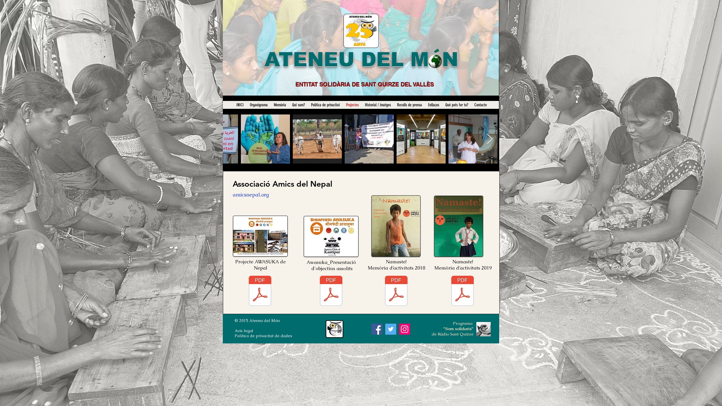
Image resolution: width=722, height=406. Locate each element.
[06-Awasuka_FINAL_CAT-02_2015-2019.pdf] (260, 291)
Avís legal (244, 330)
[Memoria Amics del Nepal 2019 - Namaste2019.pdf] (462, 291)
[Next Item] (490, 139)
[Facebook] (376, 329)
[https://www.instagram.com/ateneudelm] (404, 329)
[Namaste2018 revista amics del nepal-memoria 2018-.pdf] (396, 291)
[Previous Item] (232, 139)
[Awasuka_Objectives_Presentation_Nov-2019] (331, 291)
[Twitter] (390, 329)
